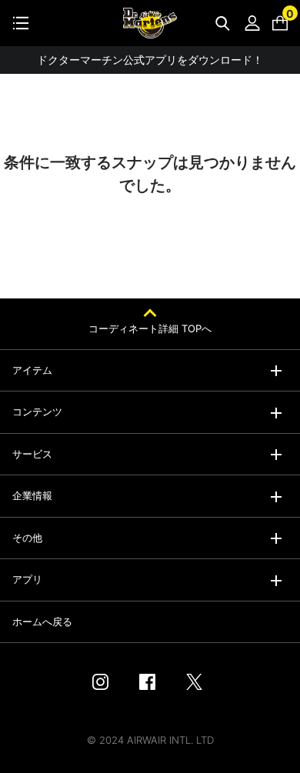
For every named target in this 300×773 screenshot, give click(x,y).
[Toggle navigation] (20, 23)
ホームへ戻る (42, 621)
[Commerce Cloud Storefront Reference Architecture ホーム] (150, 23)
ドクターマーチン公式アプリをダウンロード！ (150, 59)
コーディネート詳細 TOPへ (150, 328)
